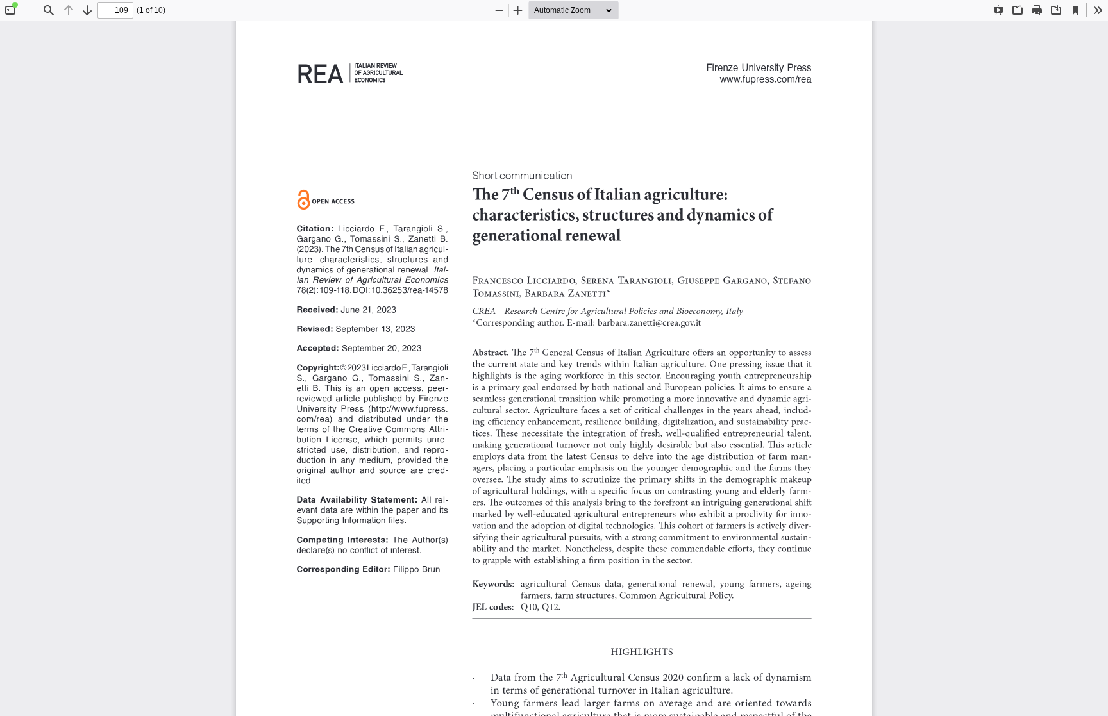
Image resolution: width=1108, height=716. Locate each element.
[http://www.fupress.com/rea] (765, 78)
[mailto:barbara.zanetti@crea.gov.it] (649, 322)
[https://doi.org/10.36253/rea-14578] (409, 288)
